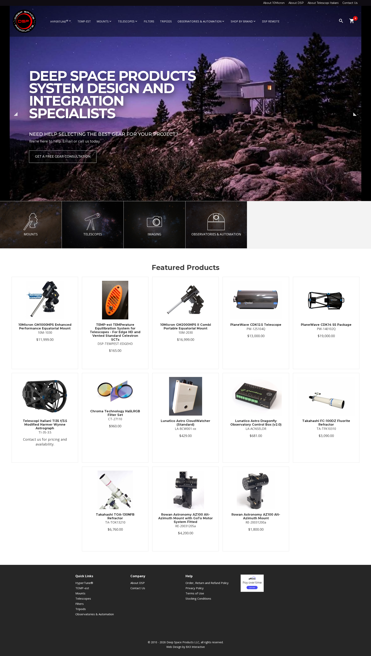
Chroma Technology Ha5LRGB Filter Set (115, 413)
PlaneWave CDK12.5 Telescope (255, 325)
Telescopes (128, 21)
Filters (149, 21)
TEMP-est (84, 21)
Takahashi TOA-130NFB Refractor (115, 516)
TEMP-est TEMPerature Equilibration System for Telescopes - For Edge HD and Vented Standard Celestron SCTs (115, 332)
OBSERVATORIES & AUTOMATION (216, 234)
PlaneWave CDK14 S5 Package (326, 325)
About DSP (296, 3)
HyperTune (61, 21)
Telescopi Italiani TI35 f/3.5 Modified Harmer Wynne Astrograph (45, 424)
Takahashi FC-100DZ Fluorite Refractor (326, 422)
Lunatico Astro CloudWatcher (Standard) (185, 422)
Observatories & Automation (201, 21)
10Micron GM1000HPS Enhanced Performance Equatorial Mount (44, 326)
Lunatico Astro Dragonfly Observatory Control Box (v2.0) (256, 422)
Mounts (104, 21)
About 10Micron (274, 3)
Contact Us (349, 3)
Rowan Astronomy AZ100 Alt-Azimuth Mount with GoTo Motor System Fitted (185, 518)
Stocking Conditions (198, 598)
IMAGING (154, 234)
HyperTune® (84, 583)
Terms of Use (195, 593)
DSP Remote (270, 21)
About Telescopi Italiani (323, 3)
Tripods (166, 21)
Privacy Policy (195, 588)
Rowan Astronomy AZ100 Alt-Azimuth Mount (255, 516)
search (341, 21)
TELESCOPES (92, 234)
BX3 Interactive (195, 647)
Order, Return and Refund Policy (207, 583)
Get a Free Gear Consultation (62, 156)
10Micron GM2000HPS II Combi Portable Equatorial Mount (185, 326)
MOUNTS (31, 234)
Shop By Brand (243, 21)
